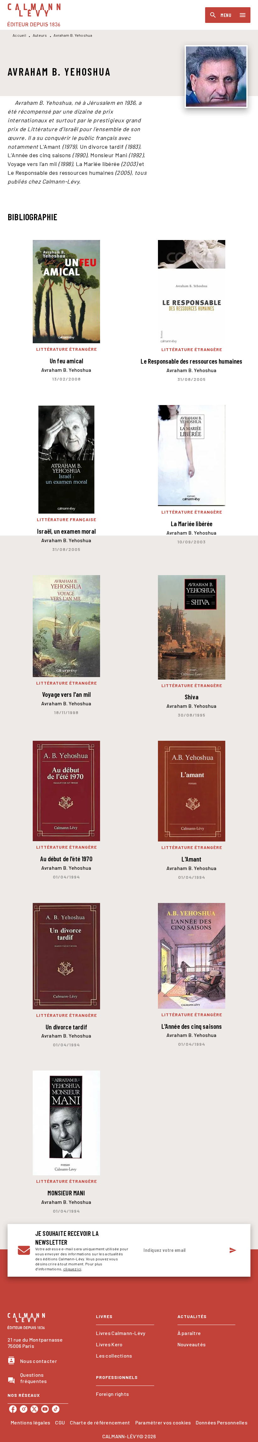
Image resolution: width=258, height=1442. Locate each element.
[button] (125, 1333)
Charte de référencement (100, 1422)
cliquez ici (72, 1269)
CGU (60, 1422)
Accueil (19, 35)
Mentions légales (30, 1422)
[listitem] (13, 1409)
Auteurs (40, 35)
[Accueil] (34, 15)
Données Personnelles (221, 1422)
